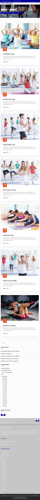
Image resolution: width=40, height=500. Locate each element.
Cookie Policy (22, 497)
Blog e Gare (15, 420)
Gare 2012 (5, 406)
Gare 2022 (5, 386)
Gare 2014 (5, 402)
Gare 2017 (5, 396)
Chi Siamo (6, 420)
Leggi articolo (5, 61)
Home (2, 420)
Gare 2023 (5, 384)
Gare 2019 (5, 392)
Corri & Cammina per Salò (7, 372)
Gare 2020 (5, 390)
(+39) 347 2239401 (17, 1)
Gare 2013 (5, 404)
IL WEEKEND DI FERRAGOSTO (6, 353)
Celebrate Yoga (8, 235)
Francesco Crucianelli (24, 498)
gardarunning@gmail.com (7, 1)
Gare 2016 (5, 398)
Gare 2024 (5, 382)
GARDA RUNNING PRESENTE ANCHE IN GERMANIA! (10, 351)
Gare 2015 (5, 400)
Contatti (10, 422)
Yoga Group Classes (10, 281)
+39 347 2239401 (5, 443)
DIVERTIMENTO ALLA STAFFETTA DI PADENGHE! (9, 361)
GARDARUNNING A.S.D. (4, 495)
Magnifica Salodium (6, 368)
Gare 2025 (5, 380)
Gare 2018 (5, 394)
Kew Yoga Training (9, 190)
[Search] (38, 343)
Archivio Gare (4, 376)
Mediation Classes (9, 326)
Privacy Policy (17, 497)
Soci (11, 420)
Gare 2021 (5, 388)
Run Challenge (4, 422)
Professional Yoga (9, 99)
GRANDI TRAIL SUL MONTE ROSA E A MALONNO (9, 358)
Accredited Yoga (8, 54)
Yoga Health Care (9, 145)
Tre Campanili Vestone (6, 370)
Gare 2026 (5, 378)
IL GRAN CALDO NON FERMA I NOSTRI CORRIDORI (10, 356)
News (3, 374)
